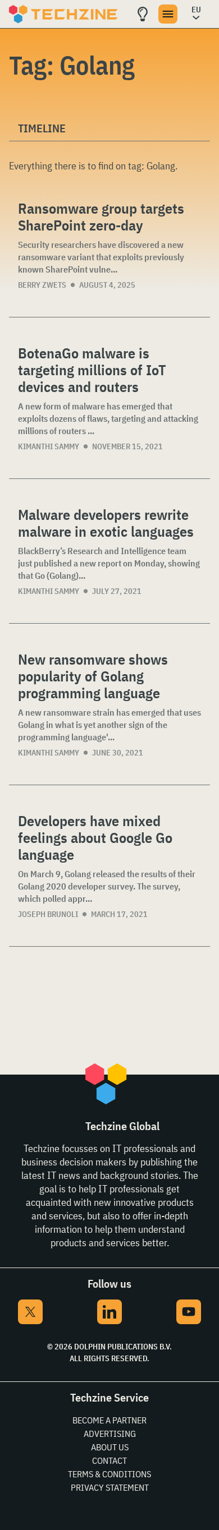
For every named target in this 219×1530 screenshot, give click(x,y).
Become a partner (109, 1420)
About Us (110, 1447)
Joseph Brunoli (48, 914)
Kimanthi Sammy (48, 446)
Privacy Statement (110, 1487)
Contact (109, 1460)
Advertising (110, 1433)
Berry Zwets (42, 285)
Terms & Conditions (109, 1474)
